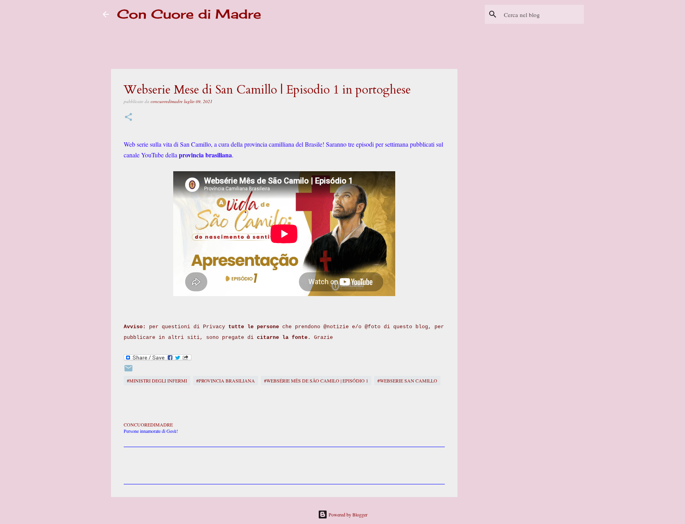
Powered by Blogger (347, 514)
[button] (128, 117)
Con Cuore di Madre (189, 14)
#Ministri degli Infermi (157, 380)
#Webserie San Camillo (407, 380)
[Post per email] (128, 371)
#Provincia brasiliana (225, 380)
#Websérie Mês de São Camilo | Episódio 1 (316, 380)
